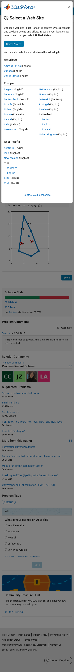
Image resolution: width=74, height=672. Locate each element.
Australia (9, 148)
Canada (8, 70)
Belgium (8, 89)
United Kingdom (48, 134)
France (8, 114)
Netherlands (46, 89)
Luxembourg (11, 129)
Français (47, 129)
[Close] (68, 7)
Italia (7, 124)
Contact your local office (37, 195)
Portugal (44, 104)
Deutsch (46, 119)
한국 (6, 183)
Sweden (43, 109)
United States (11, 75)
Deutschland (11, 99)
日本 (6, 178)
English (46, 124)
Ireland (8, 119)
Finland (8, 109)
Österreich (44, 99)
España (8, 104)
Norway (43, 94)
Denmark (9, 94)
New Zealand (11, 158)
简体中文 (12, 168)
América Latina (12, 65)
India (7, 153)
